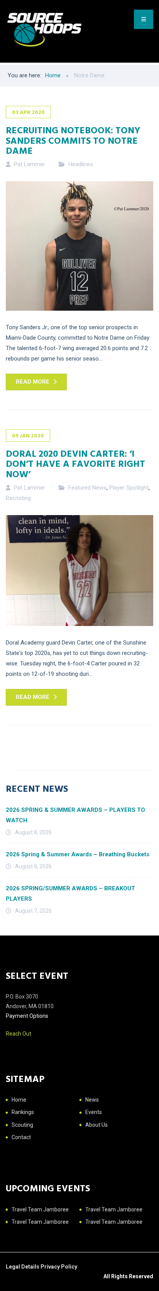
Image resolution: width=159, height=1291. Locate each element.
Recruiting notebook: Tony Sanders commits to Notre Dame (73, 140)
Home (19, 1100)
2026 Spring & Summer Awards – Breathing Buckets (77, 854)
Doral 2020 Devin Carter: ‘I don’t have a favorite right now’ (75, 463)
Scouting (22, 1125)
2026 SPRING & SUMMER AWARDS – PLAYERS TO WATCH (75, 815)
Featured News (87, 487)
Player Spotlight (129, 487)
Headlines (80, 164)
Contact (21, 1137)
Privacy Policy (59, 1267)
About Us (96, 1125)
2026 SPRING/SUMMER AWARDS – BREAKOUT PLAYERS (70, 893)
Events (93, 1112)
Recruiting (18, 498)
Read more (32, 381)
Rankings (23, 1112)
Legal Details (23, 1267)
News (92, 1100)
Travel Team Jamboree (40, 1209)
